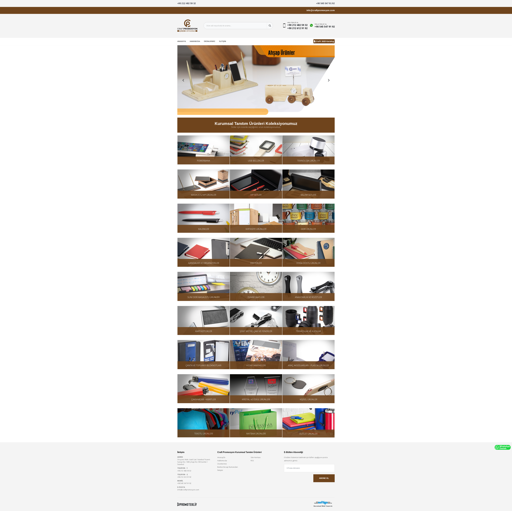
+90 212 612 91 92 (297, 28)
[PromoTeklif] (187, 504)
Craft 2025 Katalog (324, 41)
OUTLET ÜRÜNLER (308, 433)
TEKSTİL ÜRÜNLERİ (203, 433)
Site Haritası (256, 457)
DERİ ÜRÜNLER (308, 229)
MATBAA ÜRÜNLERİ (256, 433)
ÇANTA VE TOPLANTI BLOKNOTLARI (203, 365)
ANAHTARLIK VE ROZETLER (308, 297)
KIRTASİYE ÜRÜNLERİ (256, 229)
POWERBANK (203, 160)
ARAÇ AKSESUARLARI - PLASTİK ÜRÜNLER (308, 365)
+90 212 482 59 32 (186, 3)
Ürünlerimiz (209, 41)
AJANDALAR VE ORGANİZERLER (203, 263)
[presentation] (183, 80)
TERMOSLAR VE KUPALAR (308, 331)
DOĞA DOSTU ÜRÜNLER (308, 263)
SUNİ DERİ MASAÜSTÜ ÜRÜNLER (203, 297)
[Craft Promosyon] (256, 80)
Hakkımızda (195, 41)
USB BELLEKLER (256, 160)
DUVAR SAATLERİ (256, 297)
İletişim (222, 41)
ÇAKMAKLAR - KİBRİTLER (203, 399)
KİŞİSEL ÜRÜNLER (308, 399)
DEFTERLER (256, 263)
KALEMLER (203, 229)
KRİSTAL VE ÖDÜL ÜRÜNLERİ (256, 399)
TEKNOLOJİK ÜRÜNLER (308, 160)
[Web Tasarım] (323, 502)
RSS (252, 460)
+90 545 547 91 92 (325, 3)
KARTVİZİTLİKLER (203, 331)
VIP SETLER (255, 194)
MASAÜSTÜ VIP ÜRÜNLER (203, 194)
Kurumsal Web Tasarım (323, 506)
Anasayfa (181, 41)
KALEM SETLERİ (308, 194)
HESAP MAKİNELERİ (256, 365)
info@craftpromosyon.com (321, 10)
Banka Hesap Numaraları (227, 467)
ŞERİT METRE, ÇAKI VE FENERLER (256, 331)
